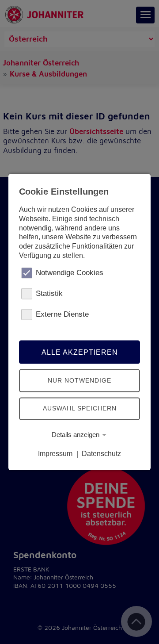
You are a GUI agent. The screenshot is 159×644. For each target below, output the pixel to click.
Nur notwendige (79, 380)
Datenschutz (101, 453)
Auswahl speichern (80, 408)
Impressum (55, 453)
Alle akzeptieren (80, 352)
